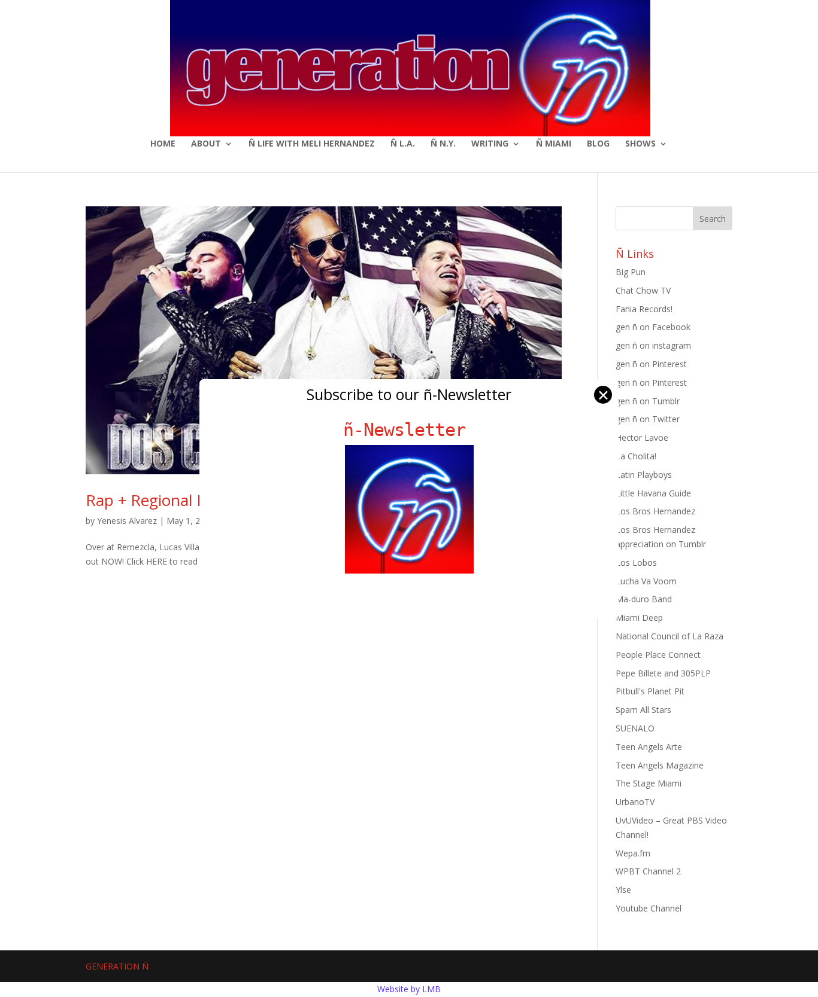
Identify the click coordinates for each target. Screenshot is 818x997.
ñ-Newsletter (409, 429)
